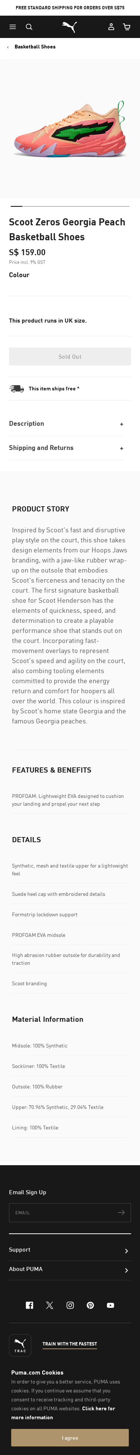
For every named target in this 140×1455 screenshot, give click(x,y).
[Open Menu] (14, 26)
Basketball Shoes (35, 47)
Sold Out (70, 356)
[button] (14, 26)
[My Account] (111, 27)
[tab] (16, 206)
